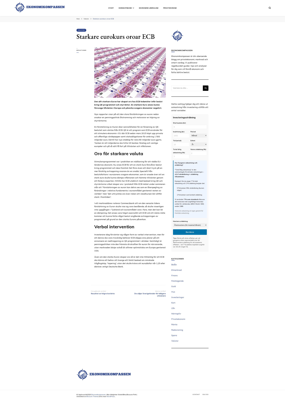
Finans (174, 275)
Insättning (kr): (179, 132)
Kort (173, 302)
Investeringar (177, 297)
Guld (173, 286)
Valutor (81, 30)
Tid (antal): (177, 140)
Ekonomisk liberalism (148, 8)
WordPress (111, 396)
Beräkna (190, 232)
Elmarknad (176, 270)
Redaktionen (81, 50)
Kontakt (196, 394)
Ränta (174, 324)
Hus (173, 292)
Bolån (174, 264)
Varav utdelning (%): (198, 149)
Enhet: (192, 140)
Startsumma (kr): (179, 123)
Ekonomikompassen (98, 395)
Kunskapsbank (125, 8)
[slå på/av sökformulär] (270, 8)
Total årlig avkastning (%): (179, 150)
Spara (174, 335)
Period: (193, 132)
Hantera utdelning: (180, 221)
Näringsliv (176, 313)
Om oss (205, 394)
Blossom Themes (92, 396)
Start (111, 8)
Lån (173, 308)
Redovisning (177, 330)
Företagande (177, 281)
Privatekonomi (170, 8)
